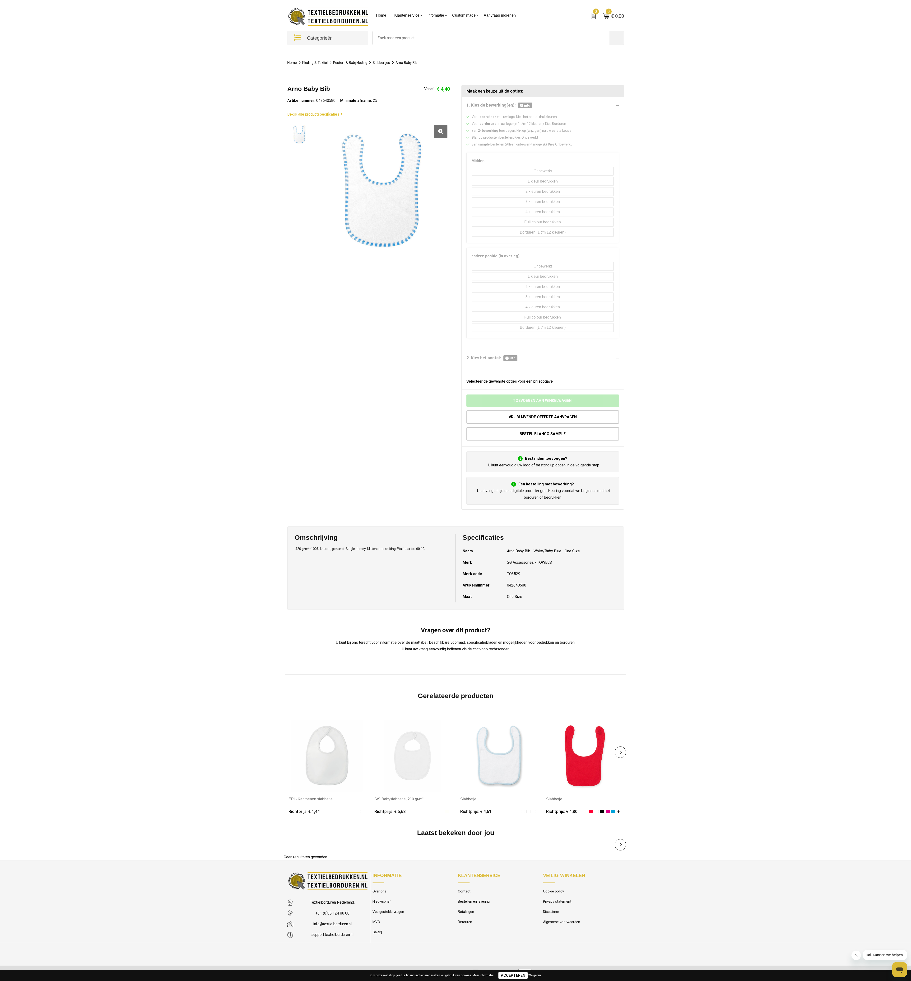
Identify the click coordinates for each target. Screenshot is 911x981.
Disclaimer (551, 912)
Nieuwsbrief (381, 901)
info (526, 105)
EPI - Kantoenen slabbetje (310, 799)
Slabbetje (468, 799)
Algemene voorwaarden (561, 922)
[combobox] (491, 38)
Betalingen (466, 912)
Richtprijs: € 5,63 (390, 811)
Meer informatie (483, 975)
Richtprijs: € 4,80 (561, 811)
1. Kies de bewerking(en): (498, 105)
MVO (376, 922)
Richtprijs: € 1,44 (304, 811)
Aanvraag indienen (500, 15)
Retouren (465, 922)
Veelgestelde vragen (388, 912)
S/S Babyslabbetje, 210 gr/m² (398, 799)
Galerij (377, 932)
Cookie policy (553, 891)
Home (381, 15)
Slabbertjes (381, 63)
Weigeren (534, 975)
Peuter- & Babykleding (350, 63)
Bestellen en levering (474, 901)
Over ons (379, 891)
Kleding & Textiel (315, 63)
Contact (464, 891)
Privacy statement (557, 901)
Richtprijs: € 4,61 (476, 811)
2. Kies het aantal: (491, 357)
